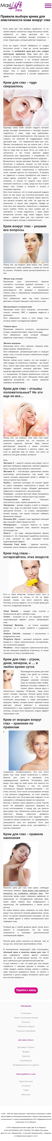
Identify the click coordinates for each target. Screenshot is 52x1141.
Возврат (26, 1052)
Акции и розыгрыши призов (26, 1018)
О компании (26, 1013)
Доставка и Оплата (26, 1047)
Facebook (26, 1086)
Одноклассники (26, 1081)
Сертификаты (26, 1060)
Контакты (26, 1022)
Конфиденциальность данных (26, 1065)
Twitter (26, 1090)
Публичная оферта (26, 1026)
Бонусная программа (26, 1031)
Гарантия (26, 1056)
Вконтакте (26, 1094)
